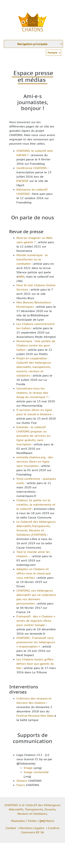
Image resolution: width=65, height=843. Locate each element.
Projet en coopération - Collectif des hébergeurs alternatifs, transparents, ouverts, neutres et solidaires (33, 366)
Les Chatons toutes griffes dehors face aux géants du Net (35, 664)
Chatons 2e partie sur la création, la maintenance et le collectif (35, 504)
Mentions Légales (32, 828)
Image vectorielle (36, 772)
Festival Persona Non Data (34, 715)
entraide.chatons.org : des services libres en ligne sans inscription (34, 461)
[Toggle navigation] (57, 5)
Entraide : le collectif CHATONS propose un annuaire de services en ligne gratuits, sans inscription (33, 435)
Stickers (21, 780)
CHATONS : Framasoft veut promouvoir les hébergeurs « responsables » (35, 642)
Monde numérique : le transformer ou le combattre (32, 259)
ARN (21, 276)
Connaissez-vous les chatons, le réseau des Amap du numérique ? (32, 393)
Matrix (47, 821)
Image (28, 768)
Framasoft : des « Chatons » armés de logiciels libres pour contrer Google (35, 621)
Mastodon (18, 821)
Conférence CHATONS (31, 168)
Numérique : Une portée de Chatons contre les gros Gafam (35, 345)
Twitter (32, 821)
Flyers (20, 785)
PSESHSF (22, 181)
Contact (11, 828)
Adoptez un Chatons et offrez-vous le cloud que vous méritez (33, 573)
